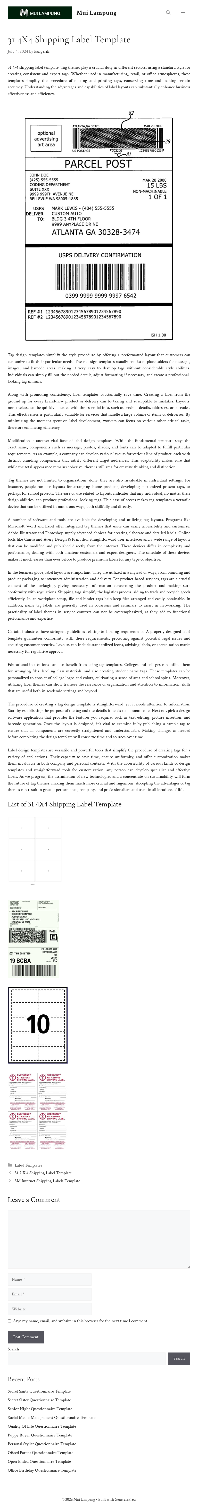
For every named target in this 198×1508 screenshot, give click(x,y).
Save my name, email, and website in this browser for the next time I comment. (80, 1321)
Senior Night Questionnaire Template (40, 1409)
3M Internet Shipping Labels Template (47, 1181)
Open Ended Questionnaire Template (39, 1461)
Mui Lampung (97, 13)
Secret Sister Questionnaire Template (39, 1400)
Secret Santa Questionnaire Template (39, 1391)
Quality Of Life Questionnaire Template (42, 1426)
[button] (168, 13)
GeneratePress (125, 1499)
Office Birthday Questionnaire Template (42, 1470)
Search (13, 1349)
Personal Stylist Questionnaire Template (42, 1444)
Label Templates (28, 1165)
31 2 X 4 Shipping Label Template (43, 1173)
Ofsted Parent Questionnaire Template (40, 1453)
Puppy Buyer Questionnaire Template (40, 1435)
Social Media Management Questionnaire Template (51, 1417)
